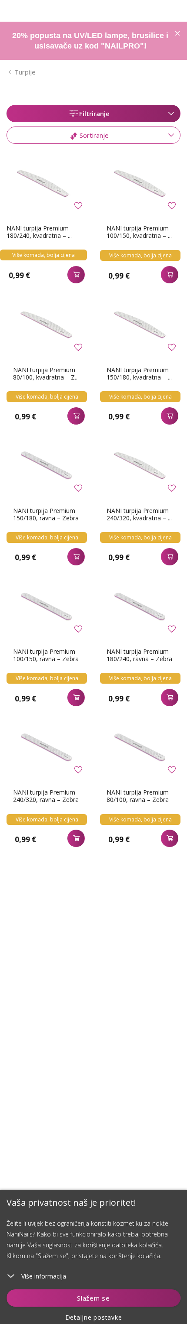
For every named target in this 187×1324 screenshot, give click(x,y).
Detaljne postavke (93, 1317)
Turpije (25, 72)
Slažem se (93, 1298)
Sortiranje (93, 135)
